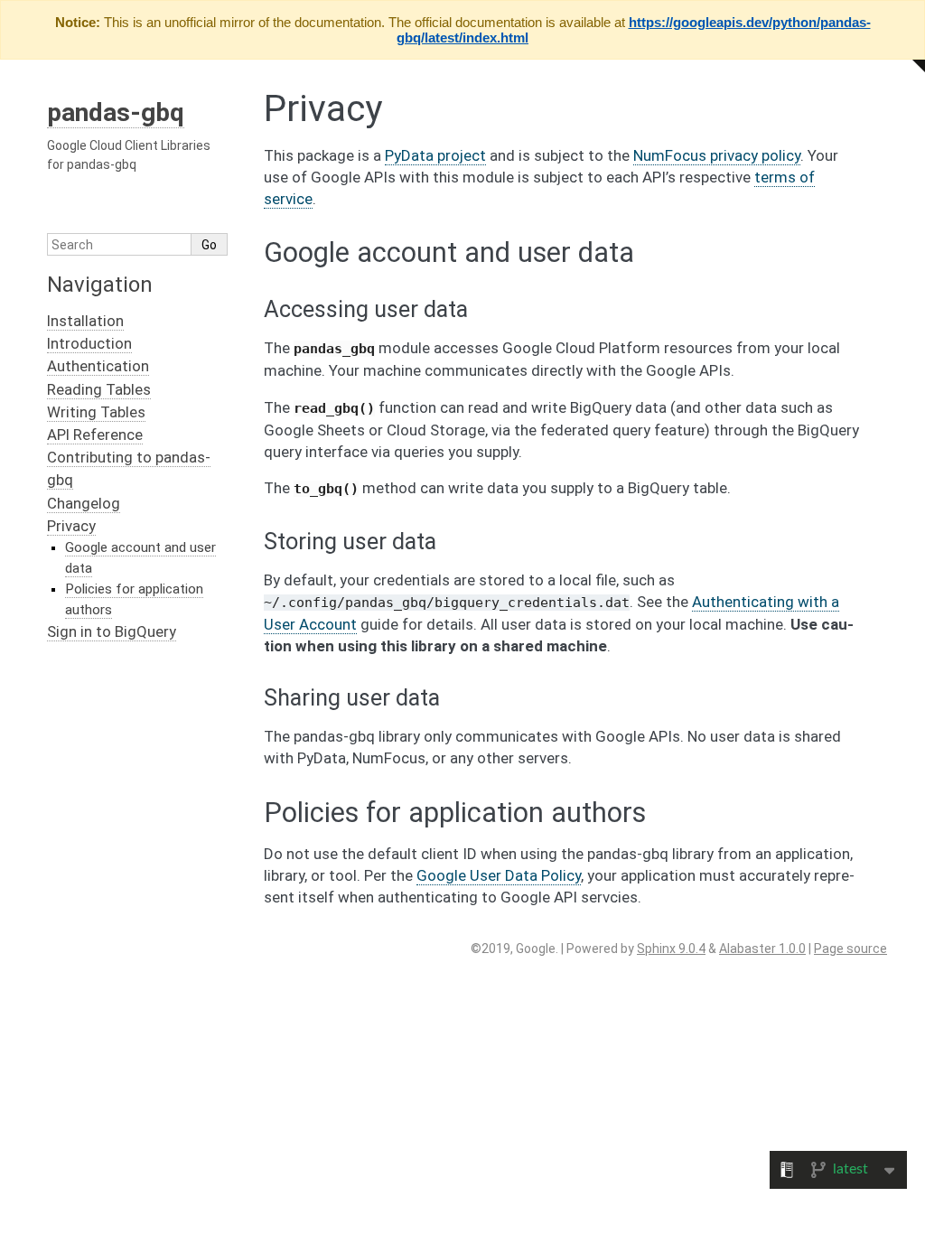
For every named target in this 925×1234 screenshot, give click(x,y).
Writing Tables (96, 412)
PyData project (435, 155)
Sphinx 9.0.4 (671, 948)
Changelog (83, 503)
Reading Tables (99, 389)
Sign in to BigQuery (111, 631)
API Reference (95, 434)
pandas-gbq (115, 112)
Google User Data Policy (498, 875)
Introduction (89, 343)
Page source (850, 948)
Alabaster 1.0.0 (762, 948)
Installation (85, 321)
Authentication (98, 366)
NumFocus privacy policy (716, 155)
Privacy (71, 526)
